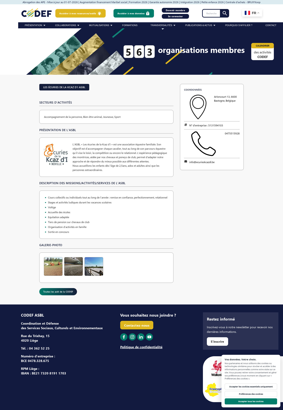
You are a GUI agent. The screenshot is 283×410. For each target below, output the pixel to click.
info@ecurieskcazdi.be (202, 162)
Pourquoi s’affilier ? (238, 25)
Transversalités (161, 25)
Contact (270, 25)
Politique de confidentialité (141, 346)
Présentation (33, 25)
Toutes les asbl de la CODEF (58, 291)
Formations (129, 25)
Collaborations (65, 25)
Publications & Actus (198, 25)
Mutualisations (99, 25)
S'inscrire (217, 341)
